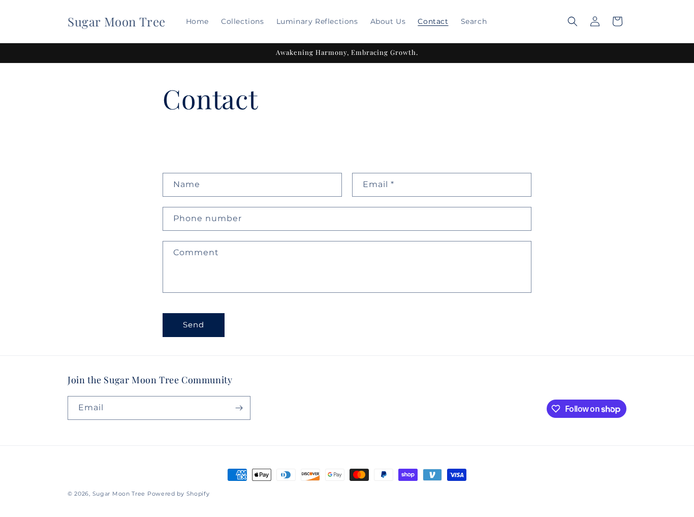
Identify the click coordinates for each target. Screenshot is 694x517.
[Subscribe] (239, 408)
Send (193, 324)
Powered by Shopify (178, 493)
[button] (572, 21)
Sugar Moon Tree (119, 493)
